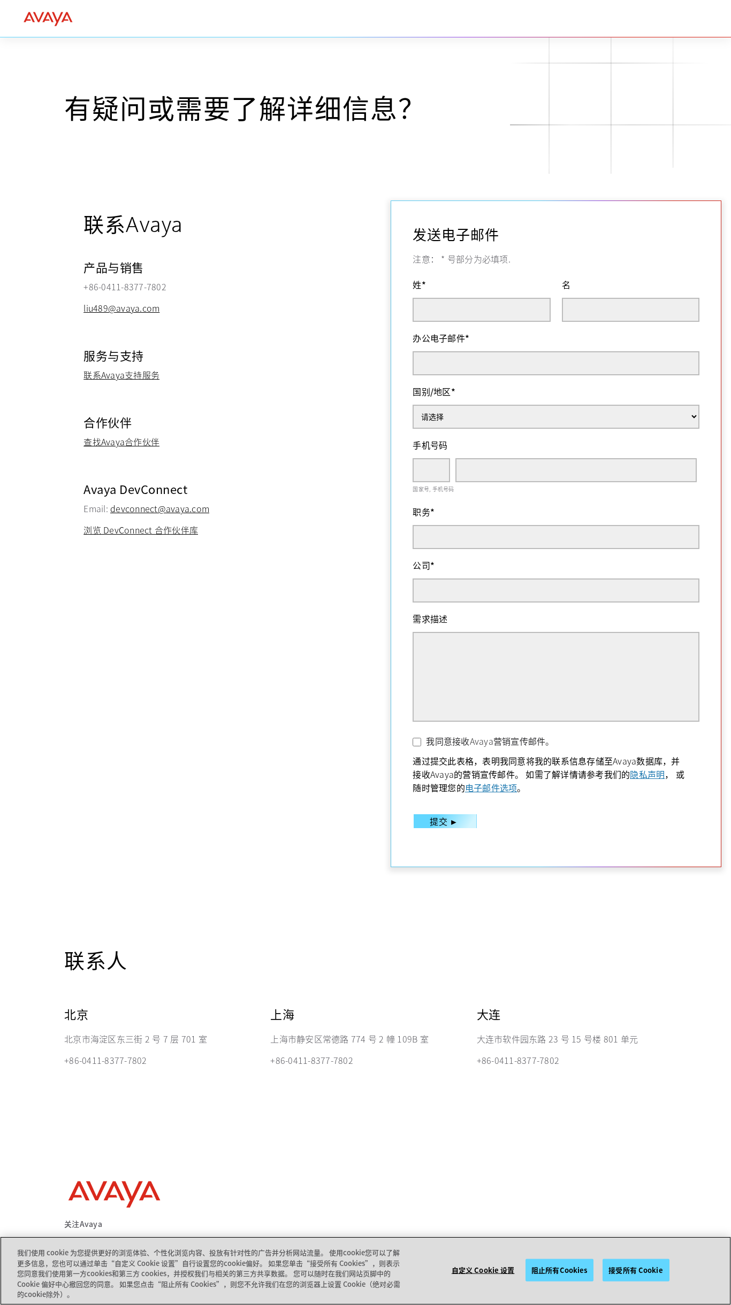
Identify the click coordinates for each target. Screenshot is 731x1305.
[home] (48, 18)
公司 (424, 565)
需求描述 (430, 618)
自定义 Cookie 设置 (483, 1270)
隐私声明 (647, 774)
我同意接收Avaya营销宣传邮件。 (490, 741)
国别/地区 (434, 391)
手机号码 (430, 444)
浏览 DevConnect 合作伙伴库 (140, 529)
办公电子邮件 (441, 338)
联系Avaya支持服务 (121, 374)
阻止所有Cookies (559, 1270)
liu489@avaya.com (121, 308)
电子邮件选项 (491, 787)
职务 (424, 511)
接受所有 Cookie (635, 1270)
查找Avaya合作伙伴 (121, 441)
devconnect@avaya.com (159, 508)
